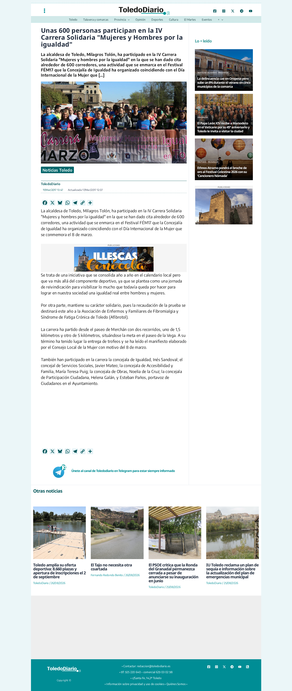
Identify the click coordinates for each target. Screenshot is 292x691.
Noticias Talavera (207, 73)
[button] (128, 20)
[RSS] (247, 666)
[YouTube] (250, 11)
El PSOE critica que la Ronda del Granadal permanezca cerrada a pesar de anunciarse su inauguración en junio (173, 572)
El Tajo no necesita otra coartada (111, 567)
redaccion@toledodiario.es (153, 666)
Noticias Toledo (58, 169)
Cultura (202, 162)
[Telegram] (241, 11)
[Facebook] (215, 11)
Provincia (223, 73)
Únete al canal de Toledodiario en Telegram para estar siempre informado (123, 471)
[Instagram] (223, 11)
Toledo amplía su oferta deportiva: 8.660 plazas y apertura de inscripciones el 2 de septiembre (59, 571)
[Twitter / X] (232, 11)
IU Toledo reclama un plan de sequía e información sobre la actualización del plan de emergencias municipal (232, 571)
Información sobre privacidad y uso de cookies (135, 684)
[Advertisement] (114, 420)
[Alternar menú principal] (44, 10)
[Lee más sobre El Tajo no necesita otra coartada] (117, 532)
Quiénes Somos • (177, 684)
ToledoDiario (50, 184)
